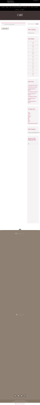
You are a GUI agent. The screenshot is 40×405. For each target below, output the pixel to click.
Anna (29, 119)
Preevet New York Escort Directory (31, 99)
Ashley (29, 121)
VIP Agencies (22, 9)
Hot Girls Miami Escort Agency (32, 87)
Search (32, 7)
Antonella (29, 116)
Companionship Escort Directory (33, 85)
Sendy (29, 112)
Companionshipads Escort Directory (32, 89)
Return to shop (5, 28)
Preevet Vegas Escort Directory (33, 91)
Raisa (29, 117)
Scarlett (29, 113)
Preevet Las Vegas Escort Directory (32, 94)
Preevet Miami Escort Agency (32, 96)
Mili (28, 118)
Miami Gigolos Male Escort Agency (32, 102)
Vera (28, 115)
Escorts (3, 7)
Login (10, 7)
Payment (7, 7)
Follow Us (36, 7)
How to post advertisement (17, 7)
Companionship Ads (22, 400)
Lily (28, 122)
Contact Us (17, 9)
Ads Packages (25, 7)
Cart (29, 7)
